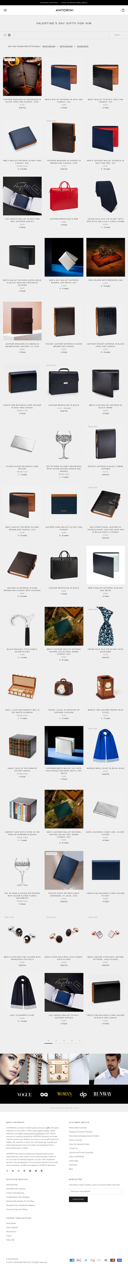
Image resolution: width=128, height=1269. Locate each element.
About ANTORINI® (76, 1156)
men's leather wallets (40, 1131)
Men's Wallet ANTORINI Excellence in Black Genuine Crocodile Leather (22, 282)
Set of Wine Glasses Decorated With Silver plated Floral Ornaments (22, 895)
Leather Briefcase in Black (64, 405)
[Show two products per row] (5, 35)
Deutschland (11, 1231)
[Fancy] (41, 1170)
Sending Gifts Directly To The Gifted (20, 1201)
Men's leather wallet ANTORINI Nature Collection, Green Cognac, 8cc (64, 651)
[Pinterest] (24, 1170)
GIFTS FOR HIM (48, 46)
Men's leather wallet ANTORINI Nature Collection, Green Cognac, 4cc (64, 834)
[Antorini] (64, 10)
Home (52, 1108)
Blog (71, 1169)
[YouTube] (30, 1170)
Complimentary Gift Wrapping (18, 1197)
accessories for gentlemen (34, 1133)
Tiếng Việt (10, 1240)
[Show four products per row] (9, 35)
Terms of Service (75, 1140)
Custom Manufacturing (15, 1193)
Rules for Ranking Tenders (79, 1144)
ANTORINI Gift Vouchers (16, 1189)
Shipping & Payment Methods (80, 1132)
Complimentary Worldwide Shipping (20, 1205)
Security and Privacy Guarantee (81, 1152)
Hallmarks (73, 1165)
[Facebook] (7, 1170)
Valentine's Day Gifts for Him (67, 1108)
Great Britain (11, 1223)
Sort (118, 35)
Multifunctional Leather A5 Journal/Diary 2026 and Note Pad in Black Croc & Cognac (105, 529)
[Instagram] (19, 1170)
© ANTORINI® (12, 1259)
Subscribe (78, 1199)
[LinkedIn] (36, 1170)
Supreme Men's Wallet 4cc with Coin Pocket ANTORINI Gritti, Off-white (64, 770)
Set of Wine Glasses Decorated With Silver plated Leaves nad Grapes (64, 469)
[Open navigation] (5, 10)
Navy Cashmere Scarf (22, 1015)
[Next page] (80, 1041)
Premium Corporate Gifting (16, 1209)
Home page (73, 1161)
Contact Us (73, 1148)
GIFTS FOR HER (66, 46)
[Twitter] (13, 1170)
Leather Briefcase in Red (64, 219)
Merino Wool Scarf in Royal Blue (105, 768)
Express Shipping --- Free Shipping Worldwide (64, 2)
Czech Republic (12, 1227)
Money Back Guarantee (78, 1127)
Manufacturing (12, 1184)
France (8, 1236)
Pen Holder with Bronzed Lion (106, 280)
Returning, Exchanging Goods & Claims (84, 1136)
